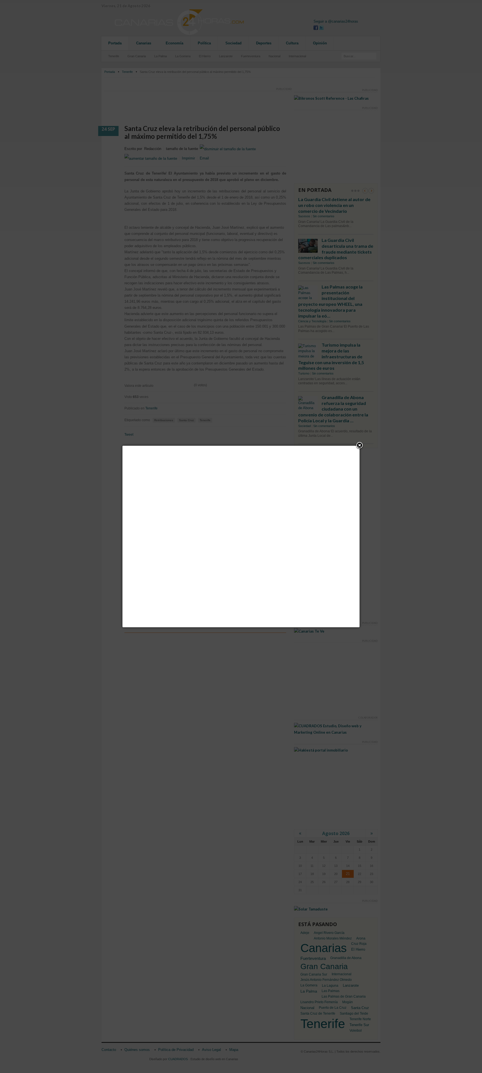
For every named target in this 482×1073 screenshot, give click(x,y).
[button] (359, 446)
